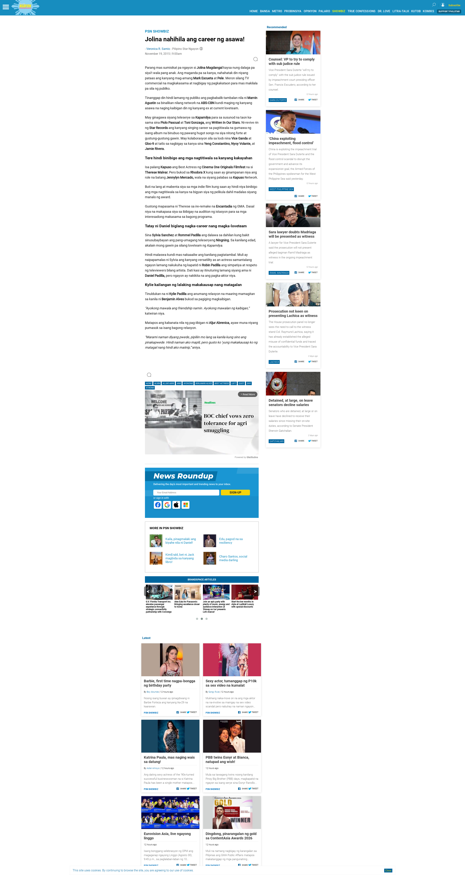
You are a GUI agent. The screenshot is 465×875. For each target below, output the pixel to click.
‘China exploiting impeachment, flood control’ (291, 140)
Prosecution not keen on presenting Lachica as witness (293, 313)
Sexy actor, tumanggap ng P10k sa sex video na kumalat (231, 683)
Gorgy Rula (214, 692)
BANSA (265, 11)
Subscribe (454, 5)
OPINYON (310, 11)
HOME (254, 11)
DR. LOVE (384, 11)
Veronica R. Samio (158, 49)
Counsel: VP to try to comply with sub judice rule (292, 61)
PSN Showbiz (157, 31)
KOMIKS (428, 11)
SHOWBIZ (338, 11)
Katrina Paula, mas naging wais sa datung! (169, 759)
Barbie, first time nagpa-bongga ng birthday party (169, 683)
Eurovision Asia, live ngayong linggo (167, 836)
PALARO (324, 11)
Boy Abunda (153, 692)
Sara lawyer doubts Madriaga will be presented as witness (292, 234)
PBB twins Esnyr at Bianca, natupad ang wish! (227, 759)
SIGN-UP (235, 492)
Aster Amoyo (153, 768)
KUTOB (416, 11)
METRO (277, 11)
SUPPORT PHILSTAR (449, 11)
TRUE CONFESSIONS (362, 11)
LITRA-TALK (401, 11)
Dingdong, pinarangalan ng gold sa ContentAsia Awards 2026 (231, 836)
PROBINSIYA (293, 11)
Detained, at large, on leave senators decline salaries (291, 402)
